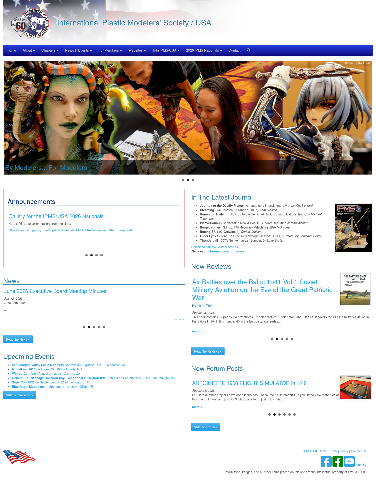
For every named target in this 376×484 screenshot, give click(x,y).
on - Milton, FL (53, 386)
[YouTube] (350, 464)
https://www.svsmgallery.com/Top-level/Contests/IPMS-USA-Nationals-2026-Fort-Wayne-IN (70, 230)
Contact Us (358, 451)
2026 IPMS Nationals (203, 50)
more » (179, 319)
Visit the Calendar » (19, 395)
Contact (234, 50)
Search (246, 48)
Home (11, 50)
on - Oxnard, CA (46, 373)
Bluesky (361, 464)
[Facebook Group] (326, 464)
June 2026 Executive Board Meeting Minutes (55, 290)
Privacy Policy (338, 451)
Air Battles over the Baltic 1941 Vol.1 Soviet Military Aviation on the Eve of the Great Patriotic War (262, 289)
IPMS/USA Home (315, 451)
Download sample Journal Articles (214, 247)
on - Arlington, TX (50, 382)
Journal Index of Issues (226, 251)
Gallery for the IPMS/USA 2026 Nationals (56, 216)
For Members (109, 50)
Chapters (48, 50)
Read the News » (18, 339)
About (28, 50)
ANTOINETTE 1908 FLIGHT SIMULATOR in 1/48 (249, 383)
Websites (136, 50)
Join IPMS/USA (164, 50)
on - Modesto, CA (68, 365)
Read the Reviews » (208, 351)
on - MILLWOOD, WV (94, 378)
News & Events (77, 50)
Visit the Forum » (206, 427)
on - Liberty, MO (47, 369)
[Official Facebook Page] (338, 464)
